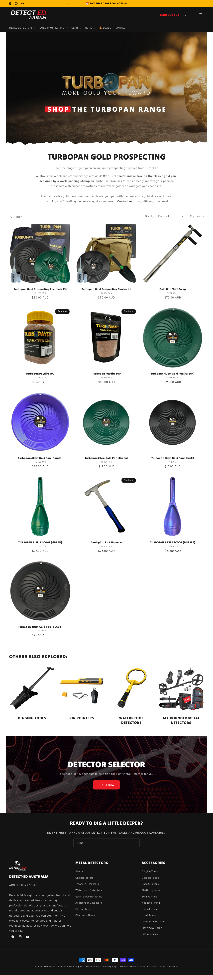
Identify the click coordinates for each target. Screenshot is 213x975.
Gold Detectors (84, 877)
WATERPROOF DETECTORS (131, 720)
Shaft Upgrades (151, 890)
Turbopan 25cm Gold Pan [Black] (172, 458)
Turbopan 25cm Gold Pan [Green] (106, 458)
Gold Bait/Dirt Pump (172, 289)
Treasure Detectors (87, 883)
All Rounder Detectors (88, 902)
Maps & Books (150, 908)
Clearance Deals (85, 915)
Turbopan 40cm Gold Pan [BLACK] (40, 626)
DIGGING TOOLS (32, 718)
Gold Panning (149, 896)
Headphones (149, 915)
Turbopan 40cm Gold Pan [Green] (173, 373)
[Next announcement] (144, 3)
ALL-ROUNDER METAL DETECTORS (181, 720)
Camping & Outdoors (154, 921)
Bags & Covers (150, 883)
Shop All (80, 871)
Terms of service (128, 966)
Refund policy (92, 966)
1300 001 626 (170, 14)
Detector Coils (150, 877)
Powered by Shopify (72, 966)
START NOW (106, 784)
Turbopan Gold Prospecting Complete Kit (40, 289)
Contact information (168, 966)
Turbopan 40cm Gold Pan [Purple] (40, 458)
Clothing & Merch (152, 927)
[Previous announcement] (68, 3)
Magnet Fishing (151, 902)
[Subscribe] (135, 843)
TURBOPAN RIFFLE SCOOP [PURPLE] (173, 542)
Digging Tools (150, 871)
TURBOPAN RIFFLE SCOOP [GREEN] (40, 542)
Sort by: (150, 216)
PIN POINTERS (81, 718)
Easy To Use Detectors (88, 896)
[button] (22, 28)
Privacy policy (109, 966)
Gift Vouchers (150, 933)
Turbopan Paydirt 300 (106, 373)
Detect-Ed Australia (52, 966)
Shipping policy (147, 966)
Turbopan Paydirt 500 (40, 373)
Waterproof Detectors (88, 890)
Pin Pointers (82, 908)
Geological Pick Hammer (106, 542)
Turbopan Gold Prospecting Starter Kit (106, 289)
